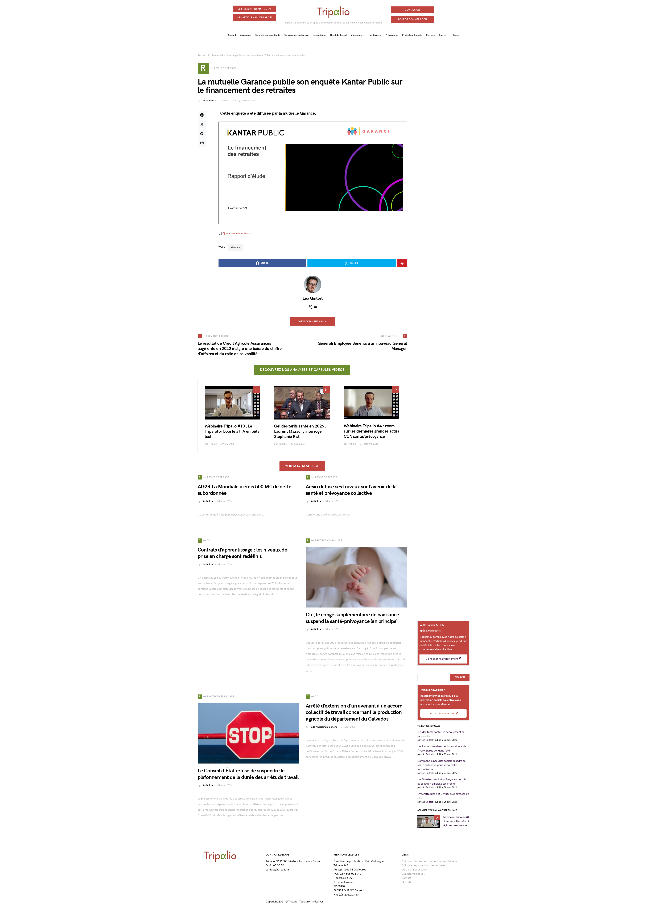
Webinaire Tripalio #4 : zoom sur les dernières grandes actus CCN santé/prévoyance (371, 431)
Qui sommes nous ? (413, 874)
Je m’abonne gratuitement (442, 659)
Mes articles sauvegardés (254, 17)
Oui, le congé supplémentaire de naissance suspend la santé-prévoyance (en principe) (352, 618)
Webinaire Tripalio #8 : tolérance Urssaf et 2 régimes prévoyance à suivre (455, 822)
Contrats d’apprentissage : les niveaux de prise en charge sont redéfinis (242, 553)
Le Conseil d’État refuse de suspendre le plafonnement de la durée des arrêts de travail (248, 774)
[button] (235, 233)
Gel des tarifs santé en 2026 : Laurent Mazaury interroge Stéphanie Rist (300, 431)
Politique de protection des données (423, 865)
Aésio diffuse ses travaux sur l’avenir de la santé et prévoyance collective (351, 490)
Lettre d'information (252, 8)
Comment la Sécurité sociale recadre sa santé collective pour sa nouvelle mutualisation (441, 765)
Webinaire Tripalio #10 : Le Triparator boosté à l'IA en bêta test (232, 431)
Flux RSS (406, 882)
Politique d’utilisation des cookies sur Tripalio (429, 861)
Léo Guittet (208, 100)
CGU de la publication (414, 869)
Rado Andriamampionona (323, 726)
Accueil (201, 55)
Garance (235, 247)
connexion (412, 9)
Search (460, 677)
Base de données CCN (412, 19)
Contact (406, 878)
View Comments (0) (310, 321)
